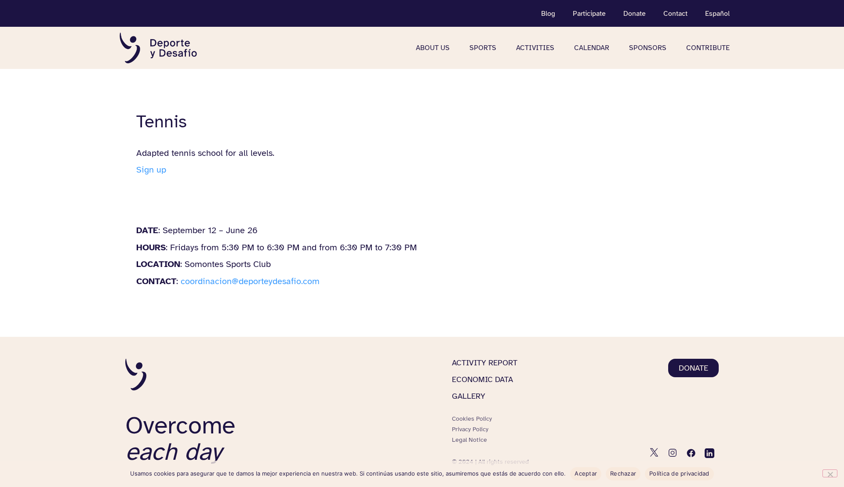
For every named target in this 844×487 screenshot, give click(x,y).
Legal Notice (469, 440)
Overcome (180, 438)
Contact (675, 13)
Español (717, 13)
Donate (634, 13)
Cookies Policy (472, 418)
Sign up (151, 169)
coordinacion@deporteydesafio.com (250, 281)
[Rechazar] (829, 473)
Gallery (468, 396)
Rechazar (623, 473)
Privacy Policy (470, 429)
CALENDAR (591, 47)
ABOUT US (433, 47)
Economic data (482, 379)
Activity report (484, 363)
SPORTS (482, 47)
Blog (548, 13)
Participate (589, 13)
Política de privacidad (679, 473)
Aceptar (586, 473)
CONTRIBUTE (708, 47)
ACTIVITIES (535, 47)
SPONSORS (647, 47)
